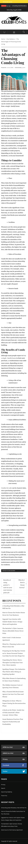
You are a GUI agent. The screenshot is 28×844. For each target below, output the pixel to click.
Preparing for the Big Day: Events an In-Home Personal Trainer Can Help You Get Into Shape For (13, 653)
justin (23, 67)
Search (3, 788)
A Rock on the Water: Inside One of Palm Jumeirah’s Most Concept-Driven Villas (13, 712)
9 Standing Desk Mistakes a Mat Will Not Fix (13, 807)
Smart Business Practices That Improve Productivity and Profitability (12, 721)
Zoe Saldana (11, 570)
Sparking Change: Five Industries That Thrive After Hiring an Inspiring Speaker (13, 671)
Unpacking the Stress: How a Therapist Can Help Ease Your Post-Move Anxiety (12, 662)
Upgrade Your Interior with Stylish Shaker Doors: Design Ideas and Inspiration (12, 621)
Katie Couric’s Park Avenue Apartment (12, 830)
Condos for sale (6, 488)
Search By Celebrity (6, 792)
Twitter (5, 771)
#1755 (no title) (8, 747)
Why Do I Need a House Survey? (21, 583)
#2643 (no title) (8, 753)
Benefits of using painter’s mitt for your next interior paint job (7, 586)
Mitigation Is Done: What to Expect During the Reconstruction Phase (14, 703)
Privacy (5, 759)
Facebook (6, 765)
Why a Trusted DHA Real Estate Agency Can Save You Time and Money (13, 694)
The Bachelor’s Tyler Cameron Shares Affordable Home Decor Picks (12, 631)
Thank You (4, 795)
